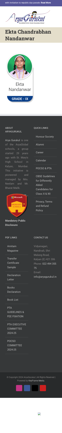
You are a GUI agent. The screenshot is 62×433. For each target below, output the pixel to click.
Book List (12, 299)
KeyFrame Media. (37, 380)
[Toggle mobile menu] (55, 12)
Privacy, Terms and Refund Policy (44, 206)
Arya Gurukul (12, 140)
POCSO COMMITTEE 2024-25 (14, 345)
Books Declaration (13, 289)
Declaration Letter (13, 277)
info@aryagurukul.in (45, 276)
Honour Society (45, 136)
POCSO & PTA (44, 168)
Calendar (41, 160)
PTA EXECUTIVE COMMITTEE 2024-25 (16, 329)
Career (39, 152)
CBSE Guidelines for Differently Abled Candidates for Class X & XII (45, 185)
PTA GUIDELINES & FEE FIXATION (15, 312)
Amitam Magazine (12, 248)
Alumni (40, 144)
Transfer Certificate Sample (13, 263)
